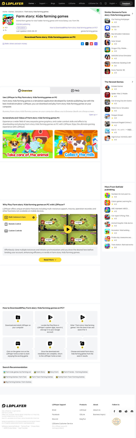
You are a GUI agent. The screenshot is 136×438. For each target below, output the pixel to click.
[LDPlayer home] (12, 3)
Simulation (19, 12)
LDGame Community (96, 3)
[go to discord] (132, 411)
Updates (62, 3)
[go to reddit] (126, 411)
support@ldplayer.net (29, 423)
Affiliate (82, 3)
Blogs (53, 3)
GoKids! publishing (23, 24)
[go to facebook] (114, 411)
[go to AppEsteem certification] (116, 421)
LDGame (72, 3)
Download (126, 3)
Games (11, 12)
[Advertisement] (50, 67)
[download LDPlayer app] (106, 3)
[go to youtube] (120, 411)
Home (5, 12)
